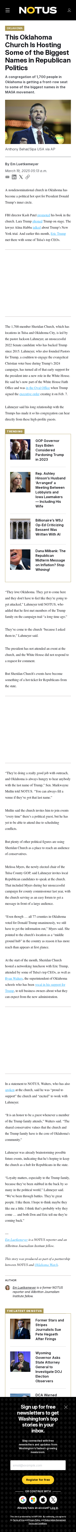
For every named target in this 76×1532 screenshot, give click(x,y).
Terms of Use (18, 1520)
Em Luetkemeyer (24, 164)
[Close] (65, 1407)
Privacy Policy (34, 1520)
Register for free (38, 1479)
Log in (54, 1507)
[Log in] (69, 10)
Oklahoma (15, 28)
